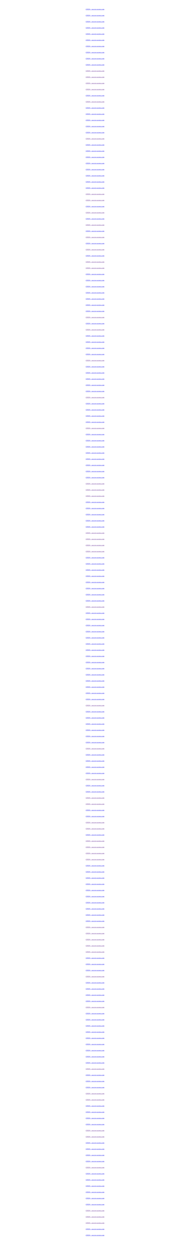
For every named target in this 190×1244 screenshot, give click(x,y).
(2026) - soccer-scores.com (95, 9)
